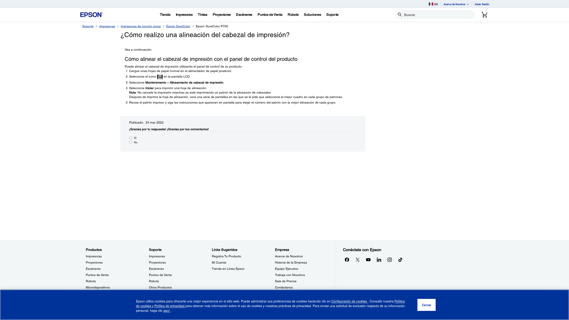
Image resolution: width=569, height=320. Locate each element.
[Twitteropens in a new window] (358, 260)
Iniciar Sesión (482, 4)
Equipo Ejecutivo (286, 268)
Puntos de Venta (97, 275)
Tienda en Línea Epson (228, 268)
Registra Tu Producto (226, 256)
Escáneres (93, 268)
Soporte (88, 26)
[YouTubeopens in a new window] (368, 260)
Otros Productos (160, 287)
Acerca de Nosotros (289, 256)
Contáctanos (284, 287)
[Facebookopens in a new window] (347, 260)
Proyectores (94, 262)
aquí (166, 310)
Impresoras (107, 26)
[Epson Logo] (91, 15)
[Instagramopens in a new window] (390, 260)
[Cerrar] (426, 305)
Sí (135, 138)
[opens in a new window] (400, 260)
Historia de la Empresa (291, 262)
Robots (91, 281)
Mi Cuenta (219, 262)
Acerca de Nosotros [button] (454, 4)
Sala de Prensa (286, 281)
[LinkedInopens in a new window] (379, 260)
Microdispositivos (98, 287)
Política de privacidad (169, 306)
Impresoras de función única (141, 26)
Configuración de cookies (349, 301)
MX (436, 4)
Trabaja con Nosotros (290, 275)
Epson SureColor (178, 26)
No (136, 142)
